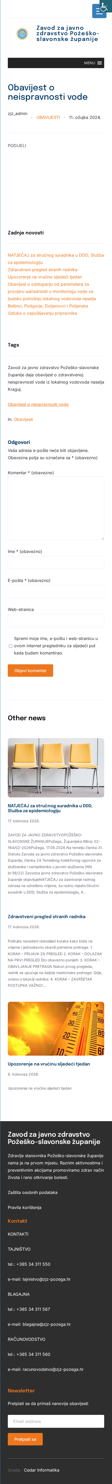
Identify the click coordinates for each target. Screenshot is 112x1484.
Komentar (31, 472)
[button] (89, 63)
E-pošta (29, 580)
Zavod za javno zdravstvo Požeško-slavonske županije (68, 33)
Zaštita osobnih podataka (33, 1192)
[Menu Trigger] (99, 11)
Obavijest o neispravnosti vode (38, 404)
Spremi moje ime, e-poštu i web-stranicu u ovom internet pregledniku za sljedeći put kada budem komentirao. (56, 645)
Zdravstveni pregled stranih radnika (42, 269)
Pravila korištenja (24, 1207)
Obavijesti (48, 117)
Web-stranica (21, 609)
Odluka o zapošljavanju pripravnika (42, 313)
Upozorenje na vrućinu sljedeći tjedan (45, 276)
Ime (25, 551)
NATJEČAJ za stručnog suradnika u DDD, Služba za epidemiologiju (50, 808)
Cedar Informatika (41, 1470)
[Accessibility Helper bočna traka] (105, 6)
